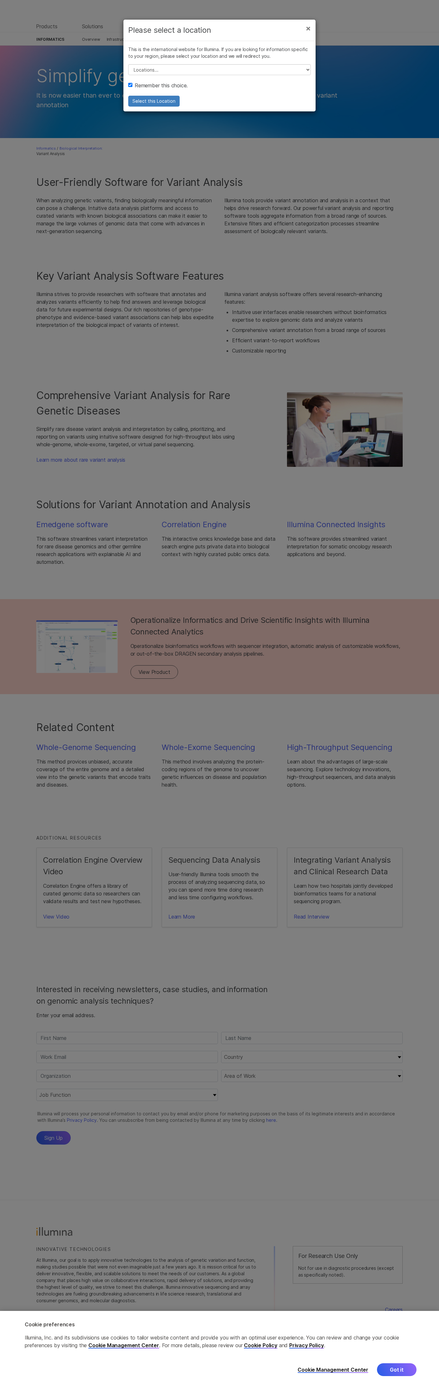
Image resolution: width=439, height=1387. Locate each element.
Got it (397, 1370)
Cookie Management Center (123, 1345)
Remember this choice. (161, 85)
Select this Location (153, 101)
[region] (219, 1349)
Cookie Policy (260, 1345)
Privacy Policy (306, 1345)
